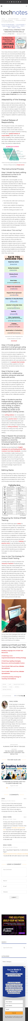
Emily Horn (11, 34)
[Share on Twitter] (19, 695)
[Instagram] (16, 1)
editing (4, 684)
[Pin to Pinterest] (21, 695)
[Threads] (20, 1)
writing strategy (7, 689)
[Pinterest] (18, 1)
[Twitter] (9, 1)
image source (20, 164)
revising (5, 686)
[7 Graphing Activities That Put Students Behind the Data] (14, 771)
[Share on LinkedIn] (22, 695)
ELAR (10, 684)
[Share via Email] (24, 695)
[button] (3, 775)
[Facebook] (7, 1)
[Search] (26, 6)
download (14, 340)
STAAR (10, 686)
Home (3, 18)
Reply (25, 798)
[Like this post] (16, 695)
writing (17, 686)
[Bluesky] (11, 1)
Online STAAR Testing (19, 684)
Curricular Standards (13, 18)
